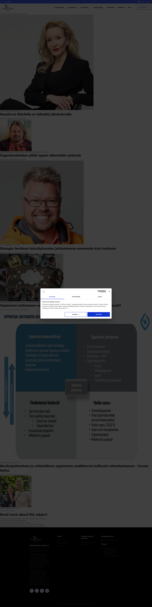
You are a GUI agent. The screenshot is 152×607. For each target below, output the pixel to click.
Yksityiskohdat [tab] (76, 296)
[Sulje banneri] (109, 291)
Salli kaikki (99, 314)
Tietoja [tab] (100, 296)
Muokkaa (74, 314)
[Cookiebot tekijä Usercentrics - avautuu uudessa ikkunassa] (99, 291)
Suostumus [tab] (52, 296)
